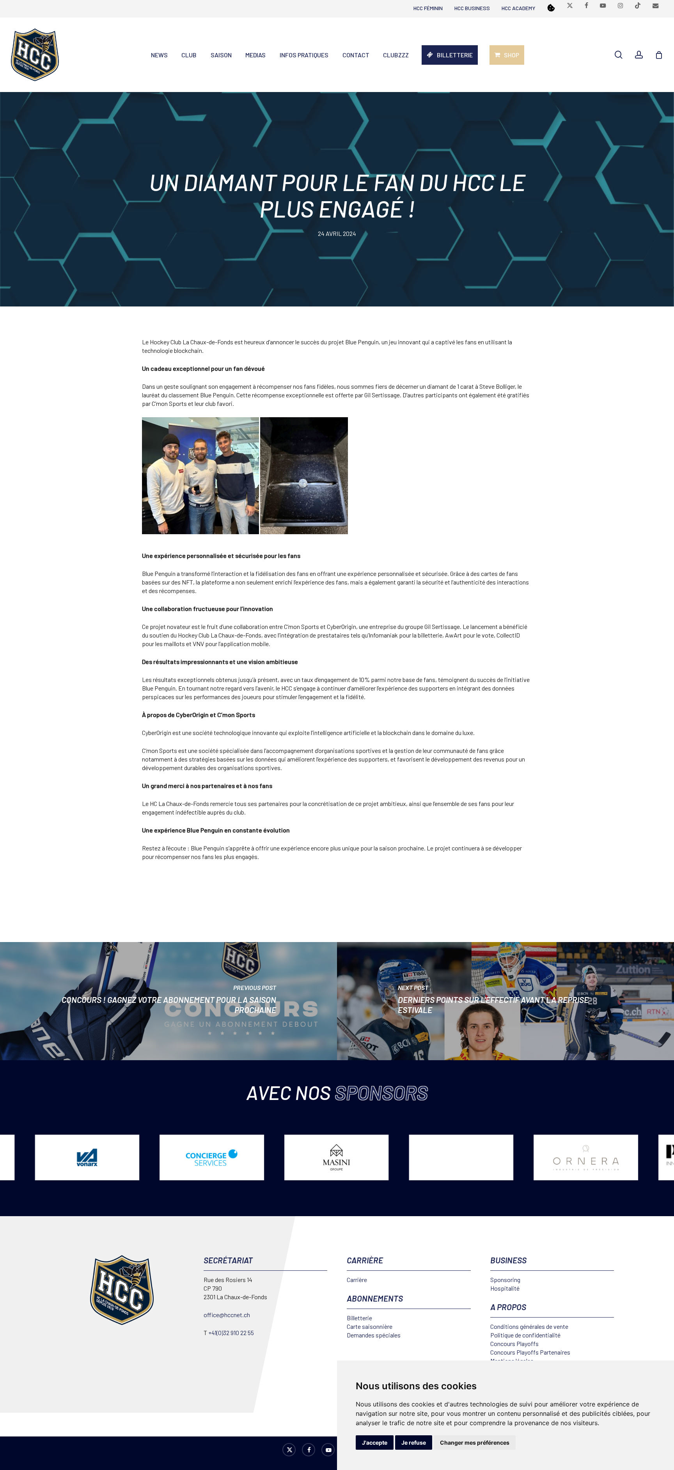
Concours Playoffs (514, 1343)
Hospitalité (505, 1288)
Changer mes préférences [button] (474, 1442)
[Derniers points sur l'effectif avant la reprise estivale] (505, 1001)
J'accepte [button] (374, 1442)
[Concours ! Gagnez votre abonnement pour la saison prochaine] (168, 1001)
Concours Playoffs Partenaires (530, 1352)
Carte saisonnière (369, 1326)
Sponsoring (505, 1279)
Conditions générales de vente (529, 1326)
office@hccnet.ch (227, 1314)
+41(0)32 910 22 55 (231, 1332)
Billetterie (359, 1317)
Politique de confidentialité (525, 1335)
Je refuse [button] (413, 1442)
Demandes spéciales (374, 1335)
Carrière (357, 1279)
